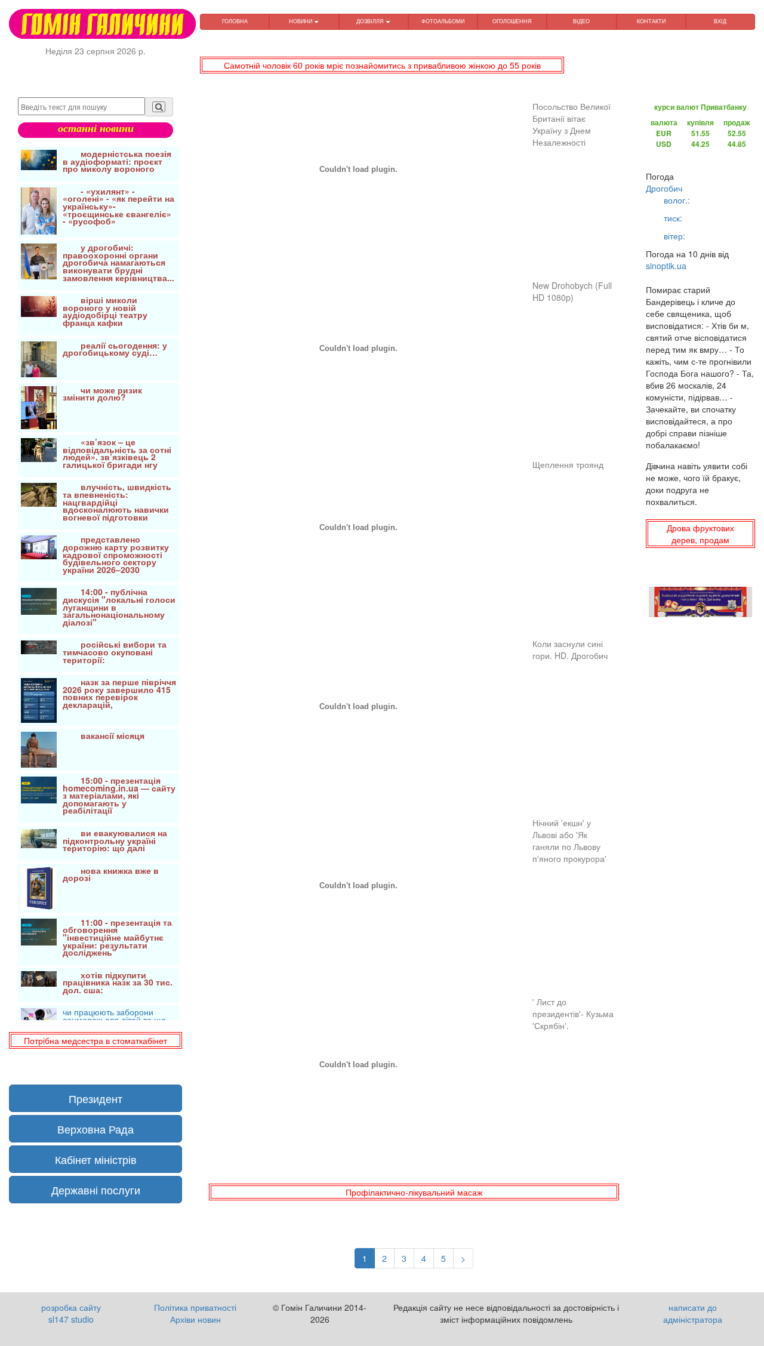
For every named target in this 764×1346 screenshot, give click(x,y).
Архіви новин (195, 1319)
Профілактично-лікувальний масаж (414, 1192)
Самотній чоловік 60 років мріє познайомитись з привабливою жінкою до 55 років (382, 65)
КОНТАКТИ (651, 21)
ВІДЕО (581, 21)
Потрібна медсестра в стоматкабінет (95, 1040)
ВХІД (720, 21)
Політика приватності (195, 1307)
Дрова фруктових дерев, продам (700, 534)
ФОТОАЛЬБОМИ (442, 21)
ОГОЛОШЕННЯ (512, 21)
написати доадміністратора (692, 1313)
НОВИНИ (301, 21)
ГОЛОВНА (235, 21)
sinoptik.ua (666, 266)
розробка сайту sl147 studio (71, 1313)
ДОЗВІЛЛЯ (371, 21)
